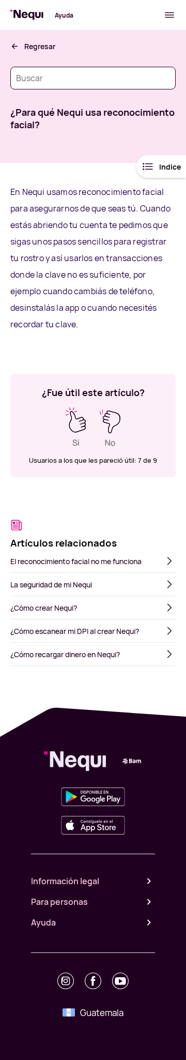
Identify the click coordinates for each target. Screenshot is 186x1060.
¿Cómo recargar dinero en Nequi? (65, 654)
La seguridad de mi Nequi (51, 584)
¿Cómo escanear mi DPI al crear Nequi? (74, 631)
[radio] (75, 427)
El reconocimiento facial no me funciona (76, 561)
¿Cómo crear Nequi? (43, 608)
